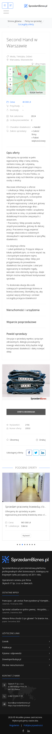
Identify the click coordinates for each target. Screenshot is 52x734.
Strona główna (14, 21)
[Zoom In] (10, 69)
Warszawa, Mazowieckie (21, 59)
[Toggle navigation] (6, 12)
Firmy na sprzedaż (33, 21)
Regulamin (14, 725)
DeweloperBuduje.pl (11, 659)
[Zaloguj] (5, 5)
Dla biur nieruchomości (13, 665)
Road (10, 89)
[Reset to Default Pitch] (10, 84)
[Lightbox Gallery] (26, 382)
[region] (25, 80)
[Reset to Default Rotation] (10, 79)
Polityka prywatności (33, 725)
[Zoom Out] (10, 74)
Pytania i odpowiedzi (11, 653)
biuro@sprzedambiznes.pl (19, 703)
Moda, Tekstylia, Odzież (20, 56)
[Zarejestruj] (10, 5)
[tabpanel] (26, 507)
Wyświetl (26, 535)
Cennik (5, 641)
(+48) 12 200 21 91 (15, 696)
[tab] (25, 63)
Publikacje (7, 647)
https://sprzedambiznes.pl (19, 705)
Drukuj (42, 439)
